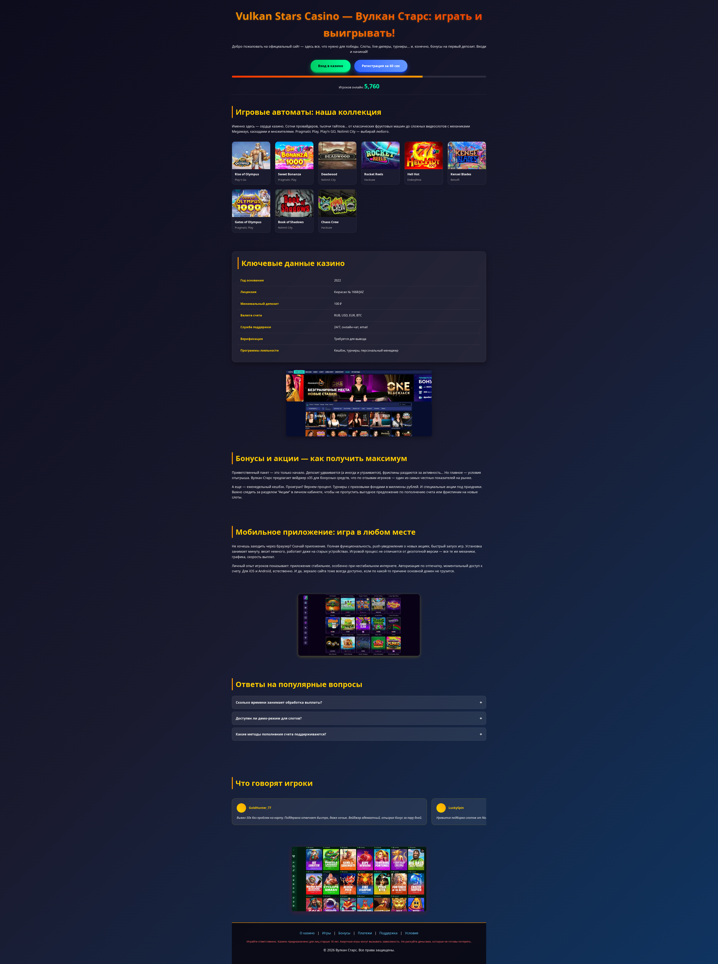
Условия (411, 933)
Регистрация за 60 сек (381, 66)
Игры (326, 933)
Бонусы (344, 933)
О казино (307, 933)
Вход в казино (330, 66)
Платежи (365, 933)
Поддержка (388, 933)
